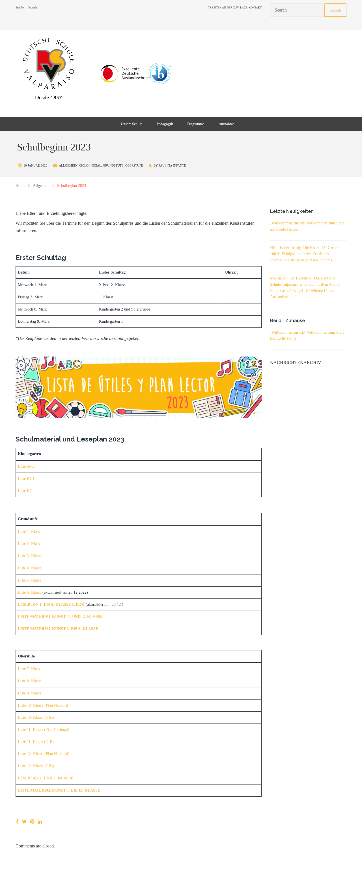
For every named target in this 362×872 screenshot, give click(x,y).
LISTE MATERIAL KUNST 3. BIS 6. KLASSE (58, 629)
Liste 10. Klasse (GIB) (36, 717)
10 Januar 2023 (35, 165)
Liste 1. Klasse (29, 532)
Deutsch (32, 7)
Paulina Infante (172, 165)
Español (20, 7)
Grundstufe (113, 165)
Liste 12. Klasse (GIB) (36, 766)
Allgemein (68, 165)
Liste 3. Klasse (29, 556)
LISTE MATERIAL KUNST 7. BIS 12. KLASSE (59, 790)
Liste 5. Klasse (29, 580)
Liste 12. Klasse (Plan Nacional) (44, 754)
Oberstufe (134, 165)
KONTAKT (255, 7)
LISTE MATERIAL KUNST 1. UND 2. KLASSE (60, 617)
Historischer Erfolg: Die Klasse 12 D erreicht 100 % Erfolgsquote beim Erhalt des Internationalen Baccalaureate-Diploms (306, 254)
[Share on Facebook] (17, 822)
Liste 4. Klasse (29, 568)
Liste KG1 (26, 479)
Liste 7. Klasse (29, 669)
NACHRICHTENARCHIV (295, 362)
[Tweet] (24, 822)
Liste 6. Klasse (29, 592)
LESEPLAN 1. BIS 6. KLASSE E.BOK (51, 604)
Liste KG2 (26, 491)
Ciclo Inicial (90, 165)
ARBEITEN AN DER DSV (223, 7)
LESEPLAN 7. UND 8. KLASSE (45, 778)
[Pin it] (32, 822)
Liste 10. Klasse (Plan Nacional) (44, 705)
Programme (195, 124)
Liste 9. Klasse (29, 693)
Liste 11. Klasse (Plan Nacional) (43, 729)
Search (335, 10)
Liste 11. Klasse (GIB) (36, 742)
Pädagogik (165, 124)
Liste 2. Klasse (29, 544)
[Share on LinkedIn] (40, 822)
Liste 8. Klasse (29, 681)
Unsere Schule (132, 124)
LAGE (243, 7)
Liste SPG (26, 466)
